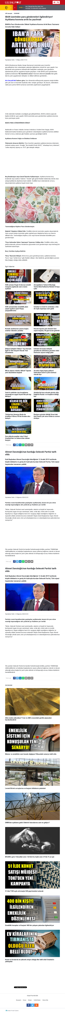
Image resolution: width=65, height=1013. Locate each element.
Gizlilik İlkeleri (37, 1000)
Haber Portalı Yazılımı (13, 1010)
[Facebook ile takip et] (29, 1005)
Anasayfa (18, 1000)
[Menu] (54, 2)
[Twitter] (17, 445)
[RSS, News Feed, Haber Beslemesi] (36, 1005)
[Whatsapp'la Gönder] (23, 445)
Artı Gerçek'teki (10, 80)
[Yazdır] (29, 445)
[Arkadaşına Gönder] (26, 445)
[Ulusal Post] (13, 2)
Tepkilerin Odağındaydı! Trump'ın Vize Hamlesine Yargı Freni (35, 7)
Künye (24, 1000)
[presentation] (11, 7)
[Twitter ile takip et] (32, 1005)
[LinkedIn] (20, 445)
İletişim (30, 1000)
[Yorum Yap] (32, 445)
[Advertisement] (32, 99)
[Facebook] (14, 445)
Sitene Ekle (45, 1000)
